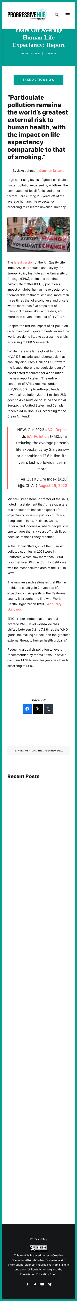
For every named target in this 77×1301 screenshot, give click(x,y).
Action (52, 53)
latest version (24, 262)
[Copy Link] (48, 709)
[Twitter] (38, 709)
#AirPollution (38, 436)
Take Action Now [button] (39, 79)
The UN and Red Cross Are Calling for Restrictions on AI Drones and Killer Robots (35, 834)
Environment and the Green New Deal (39, 750)
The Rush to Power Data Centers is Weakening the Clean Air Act (38, 942)
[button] (38, 797)
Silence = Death (26, 1166)
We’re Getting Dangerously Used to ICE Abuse (38, 1055)
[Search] (55, 15)
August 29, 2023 (52, 485)
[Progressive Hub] (27, 14)
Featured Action (27, 935)
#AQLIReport (56, 430)
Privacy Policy (38, 1239)
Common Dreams (51, 171)
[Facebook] (27, 709)
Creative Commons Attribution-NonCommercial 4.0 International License (37, 1260)
